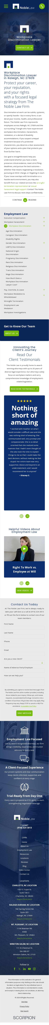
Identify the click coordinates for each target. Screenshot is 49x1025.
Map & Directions (24, 899)
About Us (24, 846)
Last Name (8, 633)
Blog (24, 866)
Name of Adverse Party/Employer (18, 667)
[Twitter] (19, 969)
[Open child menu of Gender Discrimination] (44, 243)
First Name (9, 624)
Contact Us (24, 874)
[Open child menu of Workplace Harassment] (44, 222)
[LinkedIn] (24, 969)
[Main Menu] (6, 6)
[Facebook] (14, 969)
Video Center (24, 870)
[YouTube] (29, 969)
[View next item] (27, 516)
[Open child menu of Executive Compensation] (44, 218)
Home (24, 842)
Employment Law (24, 850)
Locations (24, 858)
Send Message (24, 713)
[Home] (23, 6)
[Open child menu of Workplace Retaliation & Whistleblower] (44, 295)
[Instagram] (34, 969)
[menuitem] (23, 218)
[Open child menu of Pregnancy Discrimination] (44, 258)
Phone (7, 641)
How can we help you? (13, 675)
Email (6, 650)
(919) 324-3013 (24, 828)
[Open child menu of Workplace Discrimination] (44, 226)
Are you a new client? (13, 659)
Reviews (24, 862)
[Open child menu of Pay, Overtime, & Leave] (44, 290)
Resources (24, 854)
